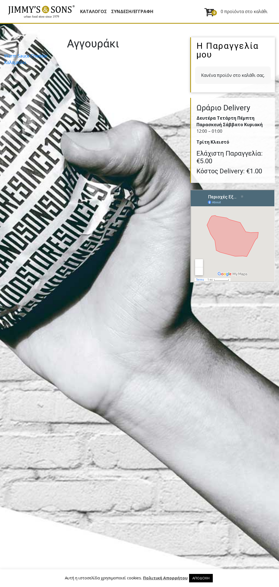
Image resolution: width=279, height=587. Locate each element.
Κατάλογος (93, 11)
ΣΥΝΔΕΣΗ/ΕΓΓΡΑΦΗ (132, 11)
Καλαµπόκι (15, 62)
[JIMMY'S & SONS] (41, 11)
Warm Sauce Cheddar (26, 56)
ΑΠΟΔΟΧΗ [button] (201, 578)
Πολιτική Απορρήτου (165, 577)
